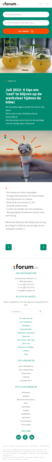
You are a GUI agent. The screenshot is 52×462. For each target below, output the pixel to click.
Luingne (26, 410)
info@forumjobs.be (26, 290)
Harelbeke (26, 406)
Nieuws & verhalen (26, 347)
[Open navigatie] (47, 4)
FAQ (26, 354)
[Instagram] (18, 437)
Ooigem (26, 396)
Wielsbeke (26, 414)
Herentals (26, 417)
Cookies (12, 446)
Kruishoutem (26, 421)
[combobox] (26, 23)
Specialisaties (26, 329)
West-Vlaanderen (26, 366)
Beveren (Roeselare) (26, 399)
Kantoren (26, 336)
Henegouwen (26, 380)
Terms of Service (17, 459)
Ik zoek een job (26, 318)
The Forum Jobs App (26, 340)
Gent (26, 403)
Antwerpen (26, 373)
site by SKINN (44, 446)
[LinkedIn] (31, 437)
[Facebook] (25, 437)
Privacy (5, 446)
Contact (26, 350)
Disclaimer (20, 446)
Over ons (26, 343)
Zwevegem (26, 424)
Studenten (26, 325)
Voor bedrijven (26, 322)
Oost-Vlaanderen (26, 369)
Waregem (26, 392)
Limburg (26, 377)
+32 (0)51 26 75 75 (26, 284)
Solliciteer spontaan (26, 332)
